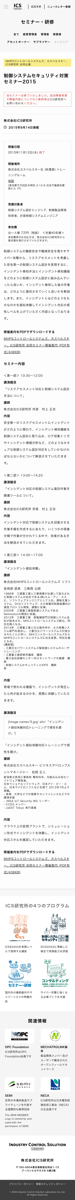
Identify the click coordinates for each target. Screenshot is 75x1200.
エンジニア (61, 42)
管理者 (45, 34)
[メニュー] (6, 6)
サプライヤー (41, 42)
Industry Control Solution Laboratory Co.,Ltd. (41, 1192)
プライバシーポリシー (21, 1184)
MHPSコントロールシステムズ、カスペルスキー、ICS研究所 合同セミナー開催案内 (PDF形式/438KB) (37, 345)
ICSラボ (36, 6)
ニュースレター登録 (59, 6)
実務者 (57, 34)
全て (16, 34)
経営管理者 (30, 34)
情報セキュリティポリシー (51, 1184)
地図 (11, 180)
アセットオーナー (18, 42)
